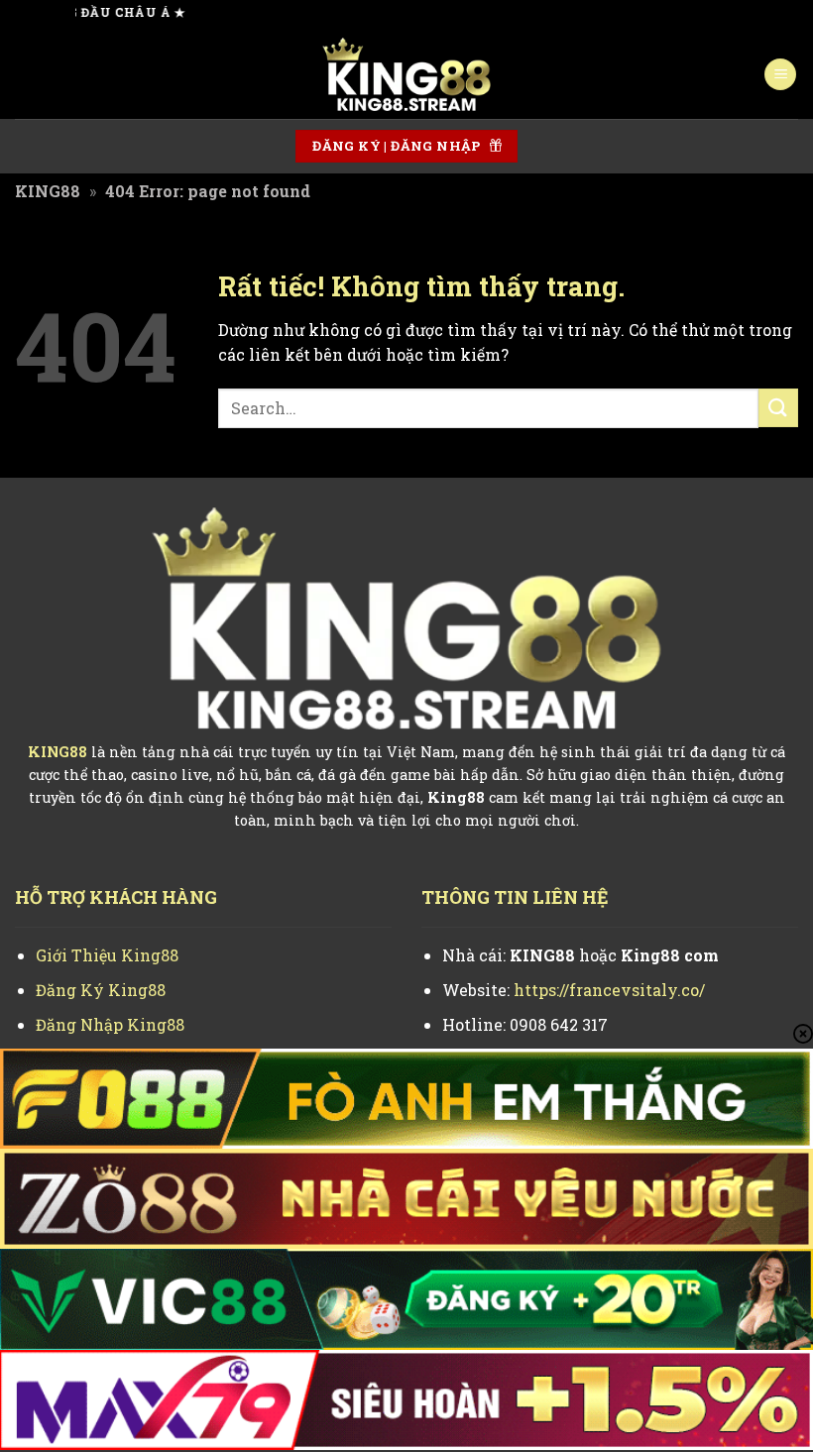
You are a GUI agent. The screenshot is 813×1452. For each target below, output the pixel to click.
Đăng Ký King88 (101, 989)
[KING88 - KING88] (406, 74)
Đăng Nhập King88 (110, 1024)
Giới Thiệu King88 (107, 955)
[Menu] (780, 74)
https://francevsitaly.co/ (609, 989)
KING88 (47, 190)
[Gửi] (778, 408)
